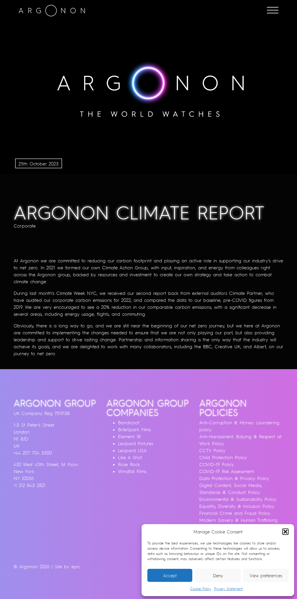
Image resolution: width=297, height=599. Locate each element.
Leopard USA (132, 450)
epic (75, 566)
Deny (218, 575)
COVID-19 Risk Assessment (226, 471)
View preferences (265, 575)
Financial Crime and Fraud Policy (234, 513)
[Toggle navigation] (273, 11)
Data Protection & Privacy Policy (234, 478)
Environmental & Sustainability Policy (237, 499)
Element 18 (129, 436)
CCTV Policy (212, 450)
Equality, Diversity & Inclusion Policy (236, 506)
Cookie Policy (200, 589)
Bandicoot (129, 422)
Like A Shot (130, 457)
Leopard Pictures (135, 443)
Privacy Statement (228, 589)
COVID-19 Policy (216, 464)
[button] (285, 532)
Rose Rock (129, 464)
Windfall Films (132, 471)
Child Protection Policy (223, 457)
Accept (170, 575)
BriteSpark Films (134, 429)
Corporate (25, 226)
